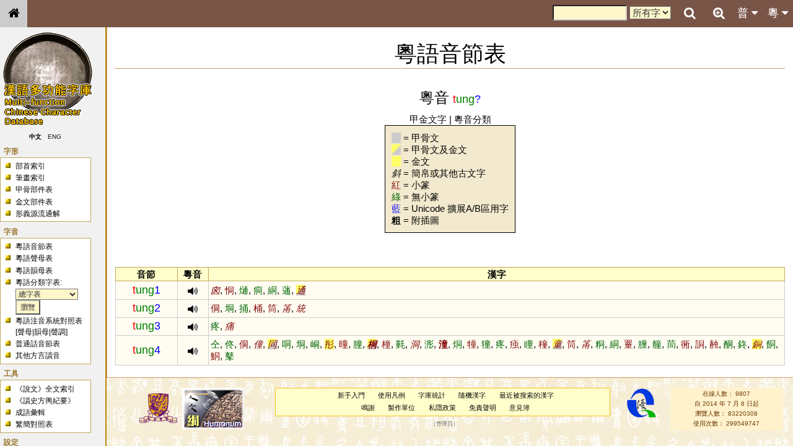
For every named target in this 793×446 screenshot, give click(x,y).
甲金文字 (428, 119)
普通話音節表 (37, 343)
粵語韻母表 (34, 270)
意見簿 (519, 407)
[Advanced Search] (718, 13)
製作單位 (401, 407)
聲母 (24, 332)
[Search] (689, 13)
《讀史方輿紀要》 (45, 400)
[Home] (13, 13)
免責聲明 (482, 407)
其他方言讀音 (37, 355)
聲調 (58, 332)
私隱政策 (442, 407)
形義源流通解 (37, 213)
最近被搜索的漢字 (526, 395)
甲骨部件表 (34, 189)
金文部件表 (34, 202)
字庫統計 (431, 395)
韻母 (41, 332)
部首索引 (30, 166)
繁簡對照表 (34, 424)
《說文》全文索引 (45, 389)
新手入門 (351, 395)
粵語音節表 (34, 246)
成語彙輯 (30, 412)
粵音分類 (472, 119)
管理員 (444, 424)
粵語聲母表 (34, 258)
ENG (54, 136)
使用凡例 (391, 395)
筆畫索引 (30, 177)
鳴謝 (368, 407)
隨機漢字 (472, 395)
